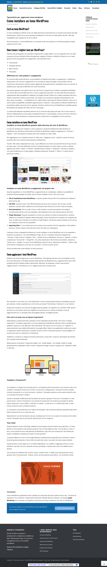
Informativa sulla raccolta (37, 565)
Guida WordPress (12, 24)
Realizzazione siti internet (46, 544)
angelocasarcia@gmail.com (35, 2)
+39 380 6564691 (17, 2)
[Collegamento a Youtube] (91, 1)
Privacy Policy (47, 560)
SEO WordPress (77, 533)
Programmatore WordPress (46, 541)
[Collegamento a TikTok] (96, 1)
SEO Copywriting (44, 551)
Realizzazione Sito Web (91, 30)
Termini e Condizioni (65, 560)
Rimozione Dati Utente (55, 560)
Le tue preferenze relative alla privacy (60, 565)
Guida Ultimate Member (78, 539)
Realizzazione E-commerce (92, 33)
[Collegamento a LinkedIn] (99, 1)
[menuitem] (15, 8)
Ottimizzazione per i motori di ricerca (49, 538)
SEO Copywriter (90, 37)
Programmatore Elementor (46, 548)
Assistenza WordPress (91, 24)
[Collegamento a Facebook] (89, 1)
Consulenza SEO (90, 27)
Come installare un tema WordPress (28, 21)
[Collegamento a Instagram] (94, 1)
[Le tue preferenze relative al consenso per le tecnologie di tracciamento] (104, 564)
